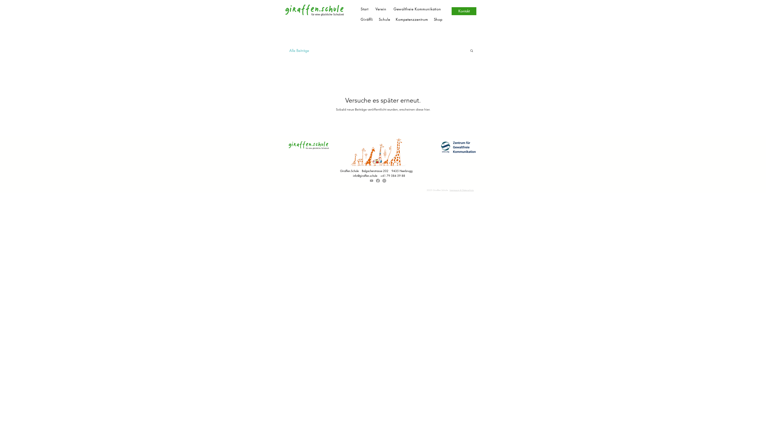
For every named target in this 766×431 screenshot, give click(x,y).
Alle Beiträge (299, 50)
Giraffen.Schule (351, 171)
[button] (472, 51)
